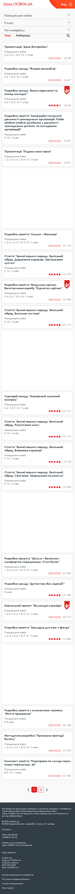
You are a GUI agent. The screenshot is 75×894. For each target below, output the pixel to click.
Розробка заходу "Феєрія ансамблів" (30, 68)
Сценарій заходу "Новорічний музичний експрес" (32, 397)
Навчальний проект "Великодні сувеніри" (33, 605)
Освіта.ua (7, 858)
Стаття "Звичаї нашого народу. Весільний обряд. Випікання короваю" (33, 448)
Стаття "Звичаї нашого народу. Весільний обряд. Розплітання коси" (33, 423)
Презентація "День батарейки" (26, 46)
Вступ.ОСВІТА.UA (10, 867)
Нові (8, 35)
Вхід (63, 4)
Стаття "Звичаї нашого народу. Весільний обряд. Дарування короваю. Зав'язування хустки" (33, 259)
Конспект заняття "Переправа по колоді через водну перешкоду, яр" (37, 762)
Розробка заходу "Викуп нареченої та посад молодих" (31, 92)
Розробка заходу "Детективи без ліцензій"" (34, 583)
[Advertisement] (37, 198)
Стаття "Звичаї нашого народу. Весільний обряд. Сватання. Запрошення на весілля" (34, 473)
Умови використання (12, 883)
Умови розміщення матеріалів (17, 875)
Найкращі (23, 35)
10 (22, 55)
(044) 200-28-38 (9, 834)
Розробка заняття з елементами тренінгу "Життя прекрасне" (33, 712)
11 (26, 55)
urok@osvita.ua (9, 837)
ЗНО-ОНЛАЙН (9, 865)
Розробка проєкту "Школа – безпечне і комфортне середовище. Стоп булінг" (32, 560)
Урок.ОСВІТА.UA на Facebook (17, 845)
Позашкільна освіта (15, 51)
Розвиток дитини (10, 862)
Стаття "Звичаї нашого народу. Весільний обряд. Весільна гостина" (33, 311)
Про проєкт (8, 888)
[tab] (37, 15)
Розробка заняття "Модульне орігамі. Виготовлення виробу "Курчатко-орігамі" (33, 286)
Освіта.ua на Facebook (14, 842)
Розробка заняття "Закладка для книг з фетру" (37, 627)
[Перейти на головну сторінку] (18, 4)
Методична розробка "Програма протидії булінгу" (33, 737)
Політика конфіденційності (15, 879)
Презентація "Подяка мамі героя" (27, 151)
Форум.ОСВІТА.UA (11, 860)
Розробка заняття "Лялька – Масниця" (30, 234)
